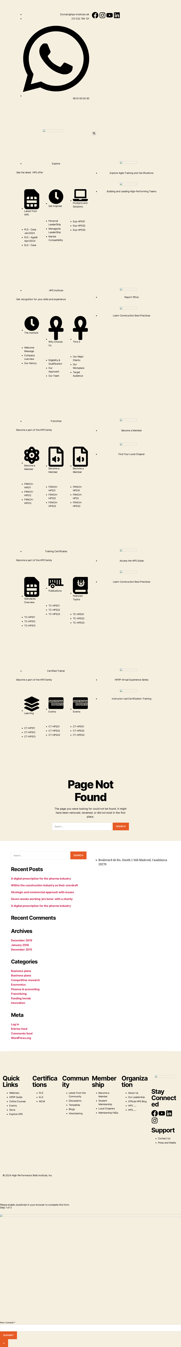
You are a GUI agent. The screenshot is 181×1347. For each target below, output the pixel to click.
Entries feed (19, 1028)
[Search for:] (81, 827)
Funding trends (21, 998)
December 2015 (21, 949)
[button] (94, 133)
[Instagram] (102, 15)
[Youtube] (109, 15)
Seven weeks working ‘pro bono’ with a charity (42, 899)
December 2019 (21, 940)
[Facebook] (95, 15)
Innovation (18, 1003)
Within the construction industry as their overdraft (44, 885)
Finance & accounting (25, 989)
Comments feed (21, 1033)
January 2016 (20, 945)
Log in (15, 1024)
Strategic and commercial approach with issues (42, 892)
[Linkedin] (117, 15)
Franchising (19, 993)
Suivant (8, 1335)
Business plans (21, 971)
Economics (18, 984)
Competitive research (25, 980)
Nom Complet (7, 1322)
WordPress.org (21, 1038)
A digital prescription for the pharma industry (41, 878)
